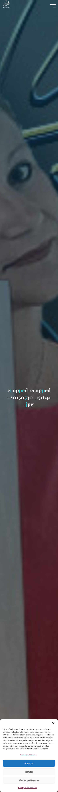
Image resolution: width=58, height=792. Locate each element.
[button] (53, 723)
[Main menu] (53, 5)
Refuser (29, 771)
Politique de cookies (27, 787)
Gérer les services (28, 755)
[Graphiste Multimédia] (12, 6)
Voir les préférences (29, 780)
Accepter (29, 763)
